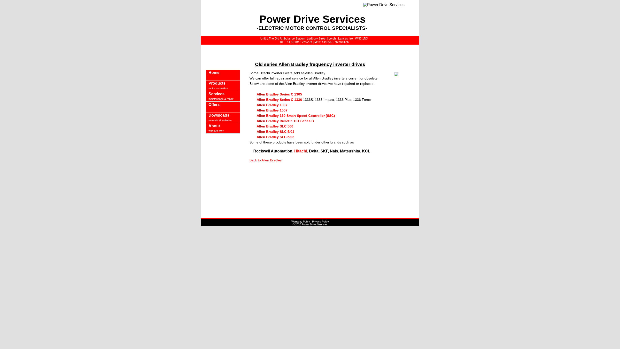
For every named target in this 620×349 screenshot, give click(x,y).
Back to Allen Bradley (265, 160)
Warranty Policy (300, 221)
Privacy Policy (320, 221)
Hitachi (300, 151)
